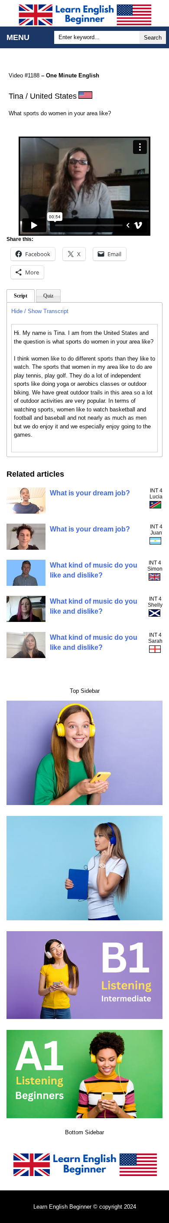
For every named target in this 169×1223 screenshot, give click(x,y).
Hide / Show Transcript (39, 311)
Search (153, 37)
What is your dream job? (90, 493)
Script (20, 296)
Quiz (48, 296)
